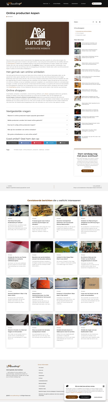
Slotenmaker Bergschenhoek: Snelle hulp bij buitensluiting (91, 124)
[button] (103, 386)
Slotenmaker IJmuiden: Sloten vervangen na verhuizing (89, 130)
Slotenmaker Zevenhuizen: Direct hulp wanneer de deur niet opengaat (91, 70)
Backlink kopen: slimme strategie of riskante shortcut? (52, 391)
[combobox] (97, 3)
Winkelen (10, 16)
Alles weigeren (85, 397)
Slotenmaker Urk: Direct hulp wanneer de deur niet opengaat (89, 90)
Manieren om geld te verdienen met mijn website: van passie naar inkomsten (55, 394)
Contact (83, 3)
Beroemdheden (42, 383)
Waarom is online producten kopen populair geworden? (37, 115)
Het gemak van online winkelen (84, 31)
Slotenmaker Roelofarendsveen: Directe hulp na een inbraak (89, 50)
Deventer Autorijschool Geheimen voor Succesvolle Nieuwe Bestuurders (65, 222)
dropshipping (12, 87)
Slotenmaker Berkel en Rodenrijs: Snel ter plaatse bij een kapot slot (90, 110)
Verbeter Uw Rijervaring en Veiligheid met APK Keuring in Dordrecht (90, 222)
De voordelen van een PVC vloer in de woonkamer (91, 137)
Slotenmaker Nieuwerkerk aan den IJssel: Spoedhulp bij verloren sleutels (91, 83)
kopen (20, 149)
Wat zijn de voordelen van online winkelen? (37, 129)
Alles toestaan (71, 397)
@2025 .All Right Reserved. (18, 395)
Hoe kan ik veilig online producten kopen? (37, 125)
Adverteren (75, 3)
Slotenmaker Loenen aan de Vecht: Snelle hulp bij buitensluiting (90, 63)
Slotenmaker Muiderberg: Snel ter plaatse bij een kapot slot (90, 57)
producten (35, 149)
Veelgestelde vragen (81, 35)
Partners (66, 3)
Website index (42, 388)
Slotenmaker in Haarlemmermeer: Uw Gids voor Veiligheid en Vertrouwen (41, 295)
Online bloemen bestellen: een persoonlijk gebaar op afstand (89, 43)
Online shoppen (80, 33)
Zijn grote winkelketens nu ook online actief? (37, 134)
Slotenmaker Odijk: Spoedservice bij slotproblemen (91, 104)
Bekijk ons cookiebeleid (76, 392)
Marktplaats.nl (12, 63)
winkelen (47, 149)
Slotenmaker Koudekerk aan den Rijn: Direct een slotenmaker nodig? (90, 97)
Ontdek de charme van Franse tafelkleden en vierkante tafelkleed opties (17, 258)
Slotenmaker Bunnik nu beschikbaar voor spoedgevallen (91, 77)
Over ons (45, 3)
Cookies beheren (98, 397)
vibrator (46, 94)
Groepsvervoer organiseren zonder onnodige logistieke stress (90, 117)
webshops (41, 149)
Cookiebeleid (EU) (43, 380)
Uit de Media (56, 3)
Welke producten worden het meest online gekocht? (37, 120)
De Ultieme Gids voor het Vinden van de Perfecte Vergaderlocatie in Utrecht (89, 258)
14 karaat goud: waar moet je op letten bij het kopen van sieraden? (41, 222)
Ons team (41, 367)
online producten (27, 149)
